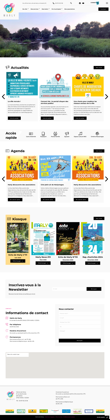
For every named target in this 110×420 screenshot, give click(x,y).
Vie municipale (56, 9)
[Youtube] (83, 3)
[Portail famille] (55, 134)
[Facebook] (80, 3)
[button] (71, 3)
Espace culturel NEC (80, 136)
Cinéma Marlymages (97, 136)
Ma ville (24, 9)
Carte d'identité (31, 136)
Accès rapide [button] (101, 417)
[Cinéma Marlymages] (97, 134)
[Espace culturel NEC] (80, 134)
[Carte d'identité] (31, 134)
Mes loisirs (45, 9)
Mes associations (69, 9)
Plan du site (59, 417)
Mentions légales (49, 417)
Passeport (43, 136)
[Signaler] (67, 134)
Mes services (34, 9)
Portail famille (55, 136)
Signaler (66, 136)
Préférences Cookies (69, 417)
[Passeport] (43, 134)
